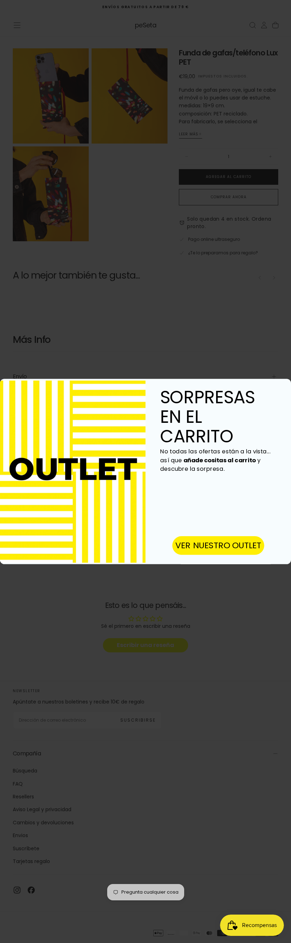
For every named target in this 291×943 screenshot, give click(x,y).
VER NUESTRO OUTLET (218, 545)
